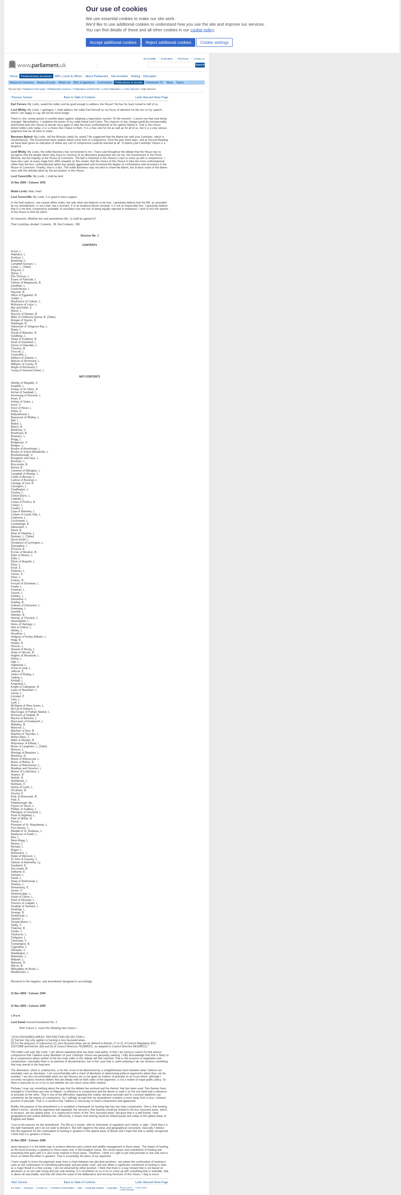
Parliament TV (154, 82)
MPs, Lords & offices (68, 76)
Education (149, 76)
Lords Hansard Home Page (151, 97)
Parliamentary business (36, 76)
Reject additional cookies (168, 42)
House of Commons (22, 82)
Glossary (28, 1188)
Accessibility (149, 58)
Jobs (79, 1188)
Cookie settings (214, 42)
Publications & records (129, 82)
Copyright (112, 1188)
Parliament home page (34, 89)
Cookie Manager (127, 1190)
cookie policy (202, 30)
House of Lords (46, 82)
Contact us (199, 58)
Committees (105, 82)
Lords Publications (111, 89)
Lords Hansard (131, 89)
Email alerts (167, 58)
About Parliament (96, 76)
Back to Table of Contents (79, 97)
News (169, 82)
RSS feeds (183, 58)
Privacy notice (126, 1188)
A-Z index (16, 1188)
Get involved (119, 76)
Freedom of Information (62, 1188)
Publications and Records (87, 89)
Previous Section (21, 97)
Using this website (94, 1188)
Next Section (19, 1182)
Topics (180, 82)
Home (14, 76)
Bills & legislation (84, 82)
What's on (64, 82)
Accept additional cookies (113, 42)
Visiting (135, 76)
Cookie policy (141, 1188)
